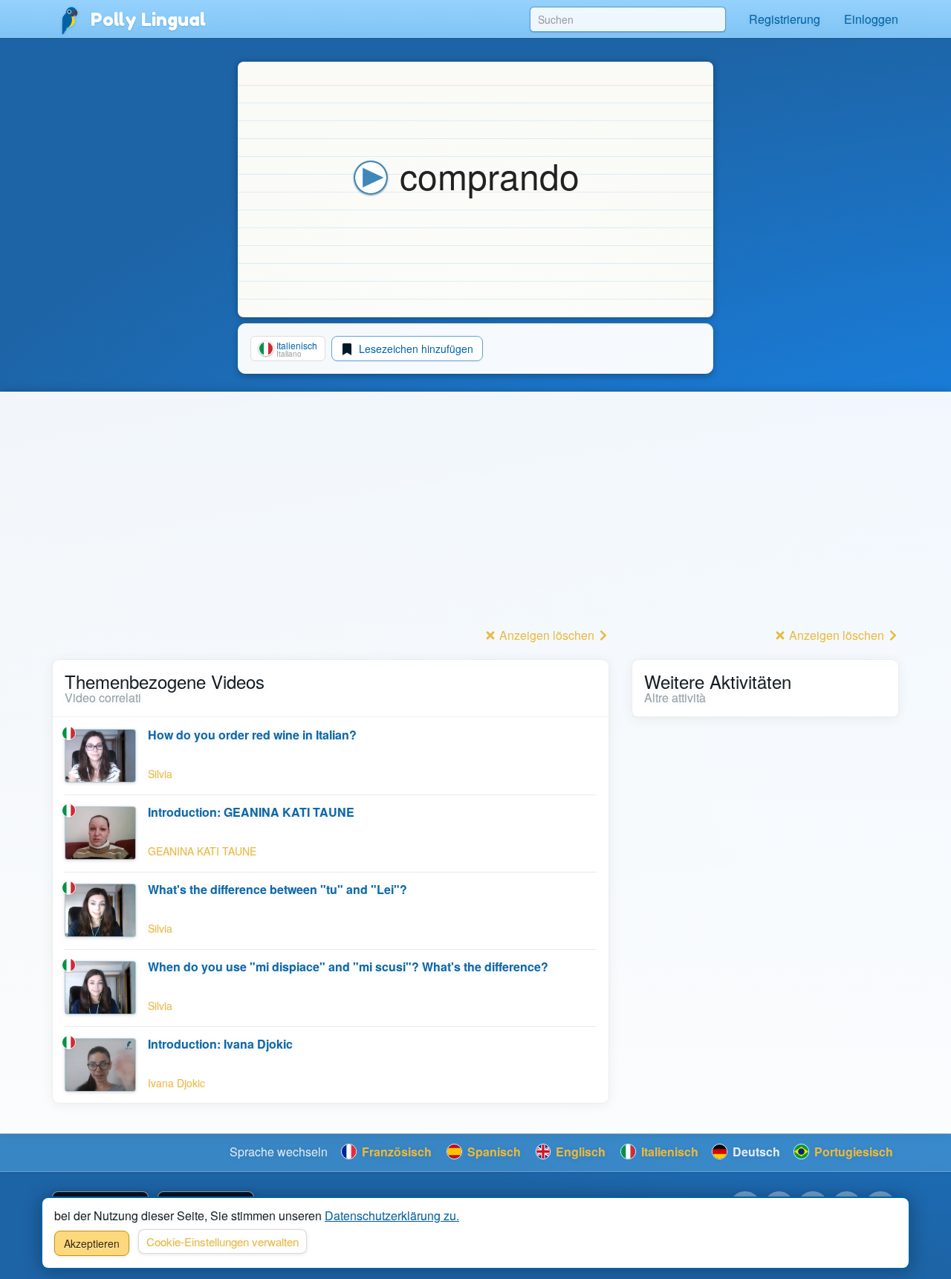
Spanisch (492, 1151)
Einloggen (871, 18)
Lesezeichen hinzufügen (414, 348)
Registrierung (784, 18)
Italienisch (668, 1151)
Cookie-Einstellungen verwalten (222, 1241)
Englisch (579, 1151)
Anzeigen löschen (546, 635)
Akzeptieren (92, 1243)
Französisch (395, 1151)
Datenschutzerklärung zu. (392, 1215)
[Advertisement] (330, 519)
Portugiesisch (852, 1151)
